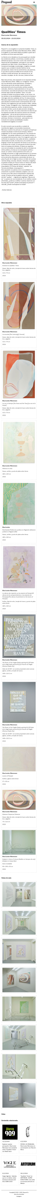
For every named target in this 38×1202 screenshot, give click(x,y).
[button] (35, 1)
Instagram (19, 1196)
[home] (8, 2)
